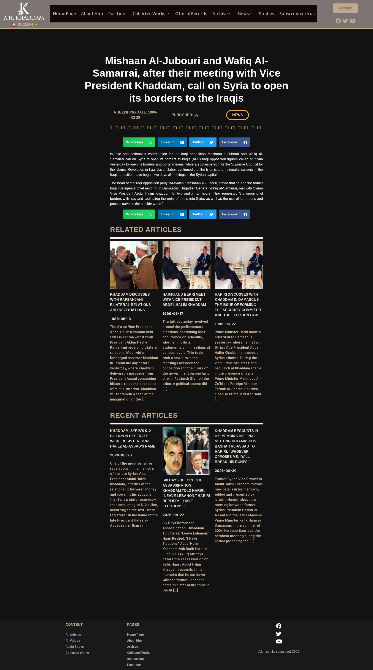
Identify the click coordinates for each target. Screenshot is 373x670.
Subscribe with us (297, 14)
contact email (136, 659)
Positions (118, 14)
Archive (220, 14)
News (243, 14)
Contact (345, 8)
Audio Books (75, 646)
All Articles (73, 634)
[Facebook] (338, 20)
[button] (237, 115)
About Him (92, 14)
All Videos (73, 640)
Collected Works (149, 14)
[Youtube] (352, 20)
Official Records (191, 14)
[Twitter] (345, 20)
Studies (266, 14)
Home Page (64, 14)
